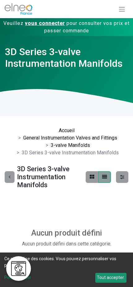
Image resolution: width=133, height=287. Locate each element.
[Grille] (92, 177)
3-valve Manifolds (70, 145)
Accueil (67, 130)
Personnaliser (17, 277)
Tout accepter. (111, 277)
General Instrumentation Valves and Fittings (70, 138)
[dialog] (66, 270)
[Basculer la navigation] (121, 9)
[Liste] (104, 177)
